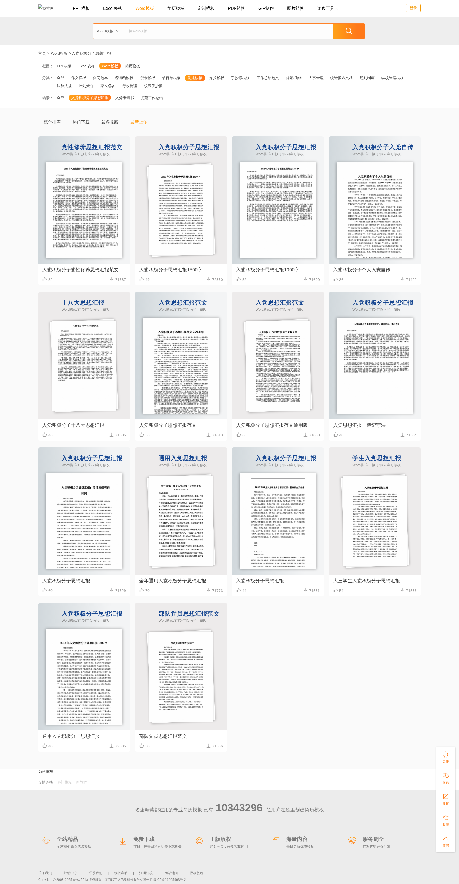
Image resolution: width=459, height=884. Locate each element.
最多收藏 (109, 122)
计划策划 (86, 86)
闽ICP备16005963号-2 (169, 880)
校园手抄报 (153, 86)
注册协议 (146, 873)
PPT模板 (81, 8)
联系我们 (96, 873)
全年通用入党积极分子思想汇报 (172, 580)
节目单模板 (171, 78)
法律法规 (64, 86)
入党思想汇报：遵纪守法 (359, 425)
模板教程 (196, 873)
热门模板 (64, 782)
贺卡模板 (147, 78)
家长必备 (107, 86)
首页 (42, 53)
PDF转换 (236, 8)
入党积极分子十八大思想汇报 (73, 425)
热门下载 (81, 122)
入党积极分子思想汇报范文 (168, 425)
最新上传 (138, 122)
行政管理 (129, 86)
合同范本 (100, 78)
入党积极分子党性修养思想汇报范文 (80, 269)
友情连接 (45, 782)
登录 (413, 8)
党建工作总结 (152, 98)
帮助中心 (70, 873)
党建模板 (195, 78)
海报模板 (216, 78)
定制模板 (206, 8)
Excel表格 (112, 8)
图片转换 (295, 8)
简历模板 (175, 8)
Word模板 (144, 8)
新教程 (81, 782)
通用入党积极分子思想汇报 (71, 736)
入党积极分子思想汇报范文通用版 (272, 425)
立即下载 (84, 241)
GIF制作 (266, 8)
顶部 (446, 841)
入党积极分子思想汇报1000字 (267, 269)
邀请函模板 (124, 78)
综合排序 (52, 122)
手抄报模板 (240, 78)
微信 (446, 778)
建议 (446, 799)
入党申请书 (124, 98)
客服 (446, 757)
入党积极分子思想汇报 (91, 53)
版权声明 (121, 873)
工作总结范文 (268, 78)
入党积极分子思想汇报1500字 (170, 269)
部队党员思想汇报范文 (163, 736)
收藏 (446, 820)
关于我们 (45, 873)
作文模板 (78, 78)
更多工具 (328, 8)
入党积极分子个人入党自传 (361, 269)
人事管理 (316, 78)
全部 (60, 78)
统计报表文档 (341, 78)
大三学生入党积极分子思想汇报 (366, 580)
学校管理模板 (392, 78)
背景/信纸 (294, 78)
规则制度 (367, 78)
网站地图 (171, 873)
